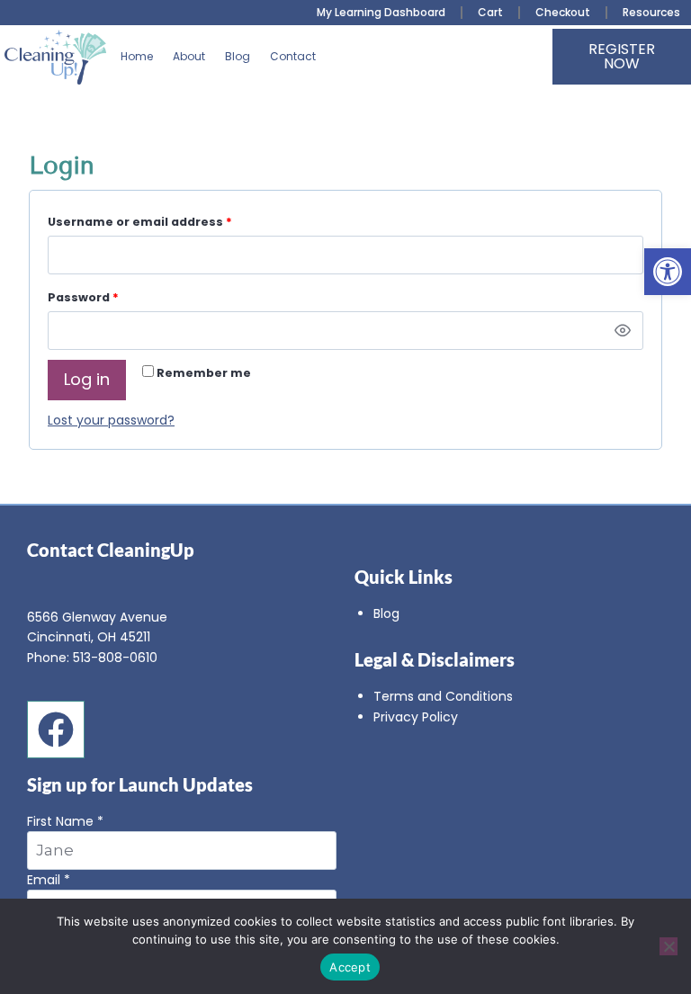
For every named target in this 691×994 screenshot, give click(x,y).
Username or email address (168, 219)
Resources (651, 12)
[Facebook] (56, 729)
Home (137, 56)
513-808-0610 (115, 658)
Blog (237, 56)
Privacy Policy (415, 717)
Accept (350, 967)
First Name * (65, 821)
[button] (667, 271)
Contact (293, 56)
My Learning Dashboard (381, 12)
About (189, 56)
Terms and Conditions (443, 696)
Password (111, 294)
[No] (669, 946)
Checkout (562, 12)
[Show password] (623, 331)
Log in (87, 379)
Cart (490, 12)
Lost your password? (111, 420)
